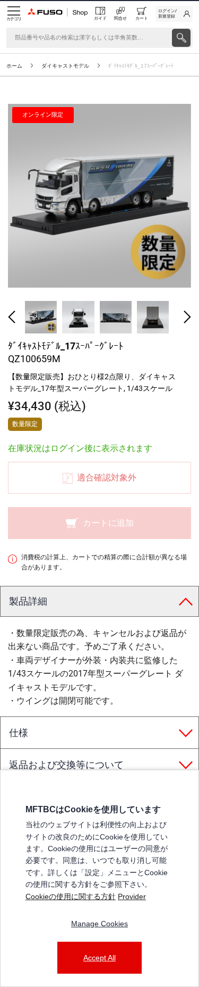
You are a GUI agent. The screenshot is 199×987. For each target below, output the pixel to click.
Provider (132, 896)
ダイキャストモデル (65, 66)
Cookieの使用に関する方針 (70, 896)
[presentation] (181, 38)
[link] (174, 14)
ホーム (14, 66)
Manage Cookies (99, 923)
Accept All (99, 957)
